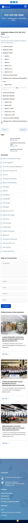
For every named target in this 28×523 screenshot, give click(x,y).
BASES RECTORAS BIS (8, 96)
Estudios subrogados (8, 231)
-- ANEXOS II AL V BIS (9, 111)
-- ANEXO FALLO (7, 84)
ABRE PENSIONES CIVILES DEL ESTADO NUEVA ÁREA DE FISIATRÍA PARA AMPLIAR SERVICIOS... (13, 428)
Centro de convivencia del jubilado (12, 166)
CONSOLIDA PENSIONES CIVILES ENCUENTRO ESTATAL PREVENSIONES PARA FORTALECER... (13, 383)
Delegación (5, 235)
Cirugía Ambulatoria (8, 251)
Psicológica (5, 187)
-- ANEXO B (6, 62)
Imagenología (6, 227)
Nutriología (5, 207)
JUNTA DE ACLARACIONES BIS (11, 118)
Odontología (6, 203)
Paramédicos (6, 195)
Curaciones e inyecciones (9, 239)
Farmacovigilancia (7, 162)
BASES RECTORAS (8, 50)
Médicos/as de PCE (7, 211)
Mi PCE (2, 509)
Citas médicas (6, 247)
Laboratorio (5, 219)
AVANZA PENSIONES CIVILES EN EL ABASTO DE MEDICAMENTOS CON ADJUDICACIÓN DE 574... (13, 339)
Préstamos (4, 515)
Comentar (6, 306)
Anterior (4, 129)
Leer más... (5, 354)
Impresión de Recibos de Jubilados (11, 512)
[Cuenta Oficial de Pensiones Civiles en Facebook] (11, 2)
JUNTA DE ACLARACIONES (10, 75)
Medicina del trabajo (8, 215)
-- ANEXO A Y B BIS (8, 108)
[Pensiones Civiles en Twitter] (14, 2)
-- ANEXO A (6, 56)
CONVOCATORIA (7, 46)
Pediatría (5, 191)
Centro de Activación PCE (9, 170)
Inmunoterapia (6, 223)
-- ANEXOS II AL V (8, 69)
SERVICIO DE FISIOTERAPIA (9, 183)
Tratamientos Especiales (9, 179)
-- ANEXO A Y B (7, 65)
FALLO (4, 81)
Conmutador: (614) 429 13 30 (13, 477)
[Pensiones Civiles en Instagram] (17, 2)
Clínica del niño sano (8, 243)
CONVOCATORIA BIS (8, 92)
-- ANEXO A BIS (7, 102)
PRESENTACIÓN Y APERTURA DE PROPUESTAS (15, 78)
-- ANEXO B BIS (7, 105)
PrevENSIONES (6, 199)
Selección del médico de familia (11, 158)
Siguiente (23, 129)
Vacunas (5, 174)
